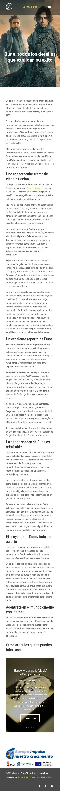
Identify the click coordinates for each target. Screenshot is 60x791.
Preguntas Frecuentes (40, 777)
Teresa (19, 680)
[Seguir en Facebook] (45, 785)
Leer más (30, 718)
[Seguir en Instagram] (39, 785)
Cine (43, 680)
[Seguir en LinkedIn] (51, 785)
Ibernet (12, 617)
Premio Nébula (33, 188)
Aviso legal (23, 777)
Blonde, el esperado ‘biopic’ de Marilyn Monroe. (30, 672)
